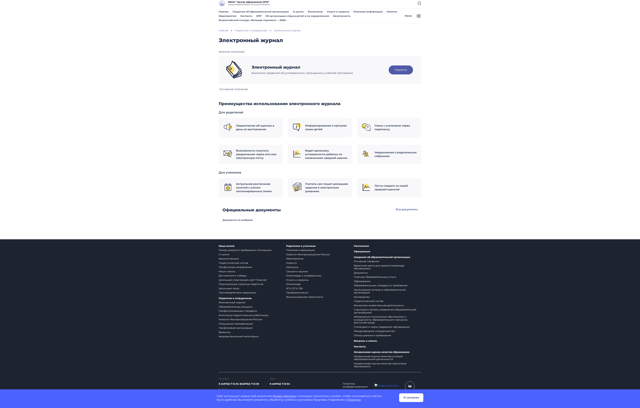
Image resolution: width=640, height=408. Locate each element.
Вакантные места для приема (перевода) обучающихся (379, 267)
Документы (361, 272)
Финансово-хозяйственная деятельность (379, 305)
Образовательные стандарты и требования (380, 285)
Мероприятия (227, 15)
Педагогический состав (233, 262)
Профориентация (297, 292)
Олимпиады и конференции (303, 275)
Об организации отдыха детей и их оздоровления (297, 15)
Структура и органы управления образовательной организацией (385, 311)
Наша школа (226, 246)
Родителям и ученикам (301, 246)
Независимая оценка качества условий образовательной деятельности (378, 358)
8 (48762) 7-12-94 (280, 383)
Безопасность (341, 15)
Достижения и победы (232, 275)
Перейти (401, 69)
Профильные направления (235, 267)
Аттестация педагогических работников (243, 315)
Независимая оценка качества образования (382, 352)
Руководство (362, 296)
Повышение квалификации (236, 323)
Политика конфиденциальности (355, 386)
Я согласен (411, 397)
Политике (354, 399)
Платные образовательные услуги (375, 276)
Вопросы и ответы (365, 341)
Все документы (407, 209)
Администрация (229, 258)
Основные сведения (366, 261)
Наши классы (227, 271)
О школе (298, 11)
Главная (223, 11)
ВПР (259, 15)
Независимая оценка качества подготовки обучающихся (380, 365)
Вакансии (224, 332)
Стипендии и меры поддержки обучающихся (382, 326)
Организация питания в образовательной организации (380, 291)
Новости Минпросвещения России (240, 319)
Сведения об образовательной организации (260, 11)
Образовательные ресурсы (235, 306)
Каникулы (292, 267)
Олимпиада (293, 284)
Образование (362, 281)
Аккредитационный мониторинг (239, 336)
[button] (419, 3)
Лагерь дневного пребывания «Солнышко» (245, 250)
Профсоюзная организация (235, 327)
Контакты (246, 15)
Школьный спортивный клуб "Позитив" (243, 279)
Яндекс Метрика (284, 396)
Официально (362, 251)
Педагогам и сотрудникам (235, 298)
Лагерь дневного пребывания (372, 335)
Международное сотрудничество (374, 331)
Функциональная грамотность (304, 296)
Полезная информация (368, 11)
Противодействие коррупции (237, 292)
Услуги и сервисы (338, 11)
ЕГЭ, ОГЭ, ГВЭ (294, 288)
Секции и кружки (297, 271)
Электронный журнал (232, 302)
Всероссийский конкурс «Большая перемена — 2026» (252, 20)
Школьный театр (229, 288)
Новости (392, 11)
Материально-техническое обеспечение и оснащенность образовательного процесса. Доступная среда (381, 319)
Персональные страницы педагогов (241, 284)
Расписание (315, 11)
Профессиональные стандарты (238, 310)
